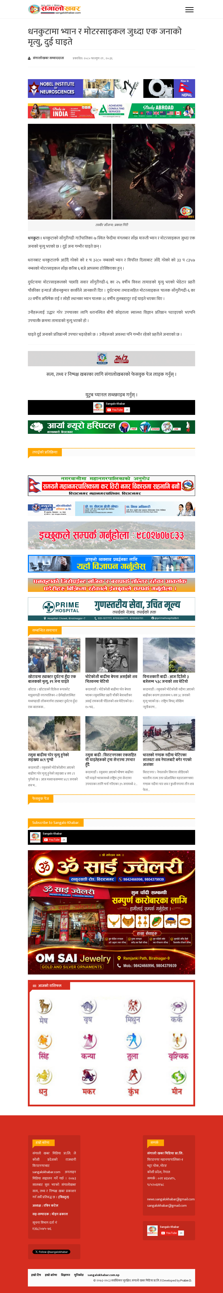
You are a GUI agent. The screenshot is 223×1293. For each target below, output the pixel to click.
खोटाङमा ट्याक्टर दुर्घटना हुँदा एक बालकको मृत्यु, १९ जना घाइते (52, 679)
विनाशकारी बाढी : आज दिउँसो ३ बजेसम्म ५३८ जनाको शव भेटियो (166, 679)
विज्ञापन (65, 1275)
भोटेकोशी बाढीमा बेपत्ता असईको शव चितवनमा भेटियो (111, 679)
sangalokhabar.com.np (103, 1275)
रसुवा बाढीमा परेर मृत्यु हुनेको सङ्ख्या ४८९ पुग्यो (48, 757)
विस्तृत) (64, 1197)
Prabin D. (186, 1280)
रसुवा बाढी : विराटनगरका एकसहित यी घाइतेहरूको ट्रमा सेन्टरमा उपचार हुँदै (110, 760)
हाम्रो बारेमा (51, 1275)
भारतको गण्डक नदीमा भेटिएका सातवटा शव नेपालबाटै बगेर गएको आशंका (167, 760)
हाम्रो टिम (36, 1275)
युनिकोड (79, 1275)
